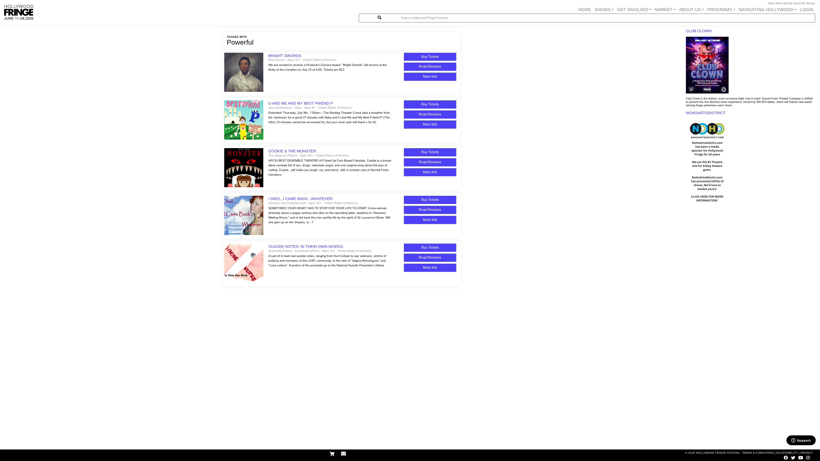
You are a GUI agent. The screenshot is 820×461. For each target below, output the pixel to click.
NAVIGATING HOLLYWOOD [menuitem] (766, 9)
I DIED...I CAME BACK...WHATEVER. (301, 199)
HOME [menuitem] (584, 9)
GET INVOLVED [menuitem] (632, 9)
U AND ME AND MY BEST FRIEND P (300, 103)
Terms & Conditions (758, 452)
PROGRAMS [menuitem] (719, 9)
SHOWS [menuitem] (602, 9)
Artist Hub (792, 3)
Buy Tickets (430, 56)
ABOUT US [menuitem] (690, 9)
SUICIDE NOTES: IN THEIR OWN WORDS (305, 246)
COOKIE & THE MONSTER (292, 151)
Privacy (807, 452)
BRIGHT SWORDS (284, 56)
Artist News (775, 3)
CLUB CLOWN (699, 31)
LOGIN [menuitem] (806, 9)
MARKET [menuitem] (663, 9)
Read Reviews (430, 66)
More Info (430, 76)
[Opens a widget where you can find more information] (801, 440)
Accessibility (787, 452)
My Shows (808, 3)
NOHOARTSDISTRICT (705, 113)
